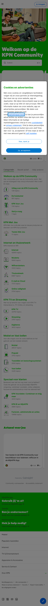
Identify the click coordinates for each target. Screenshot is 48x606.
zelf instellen (31, 133)
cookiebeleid (37, 122)
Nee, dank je (24, 141)
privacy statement (14, 125)
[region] (24, 118)
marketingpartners (16, 114)
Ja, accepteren (24, 150)
